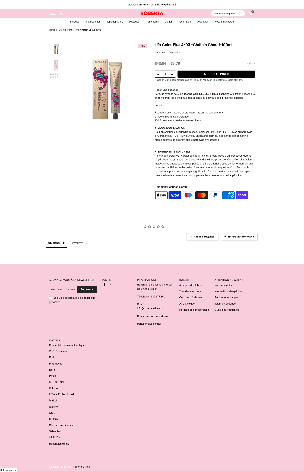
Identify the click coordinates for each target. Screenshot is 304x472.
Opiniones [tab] (54, 243)
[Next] (143, 85)
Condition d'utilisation (191, 297)
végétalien (202, 21)
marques (74, 21)
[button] (8, 470)
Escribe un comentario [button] (241, 236)
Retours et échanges (226, 297)
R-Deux (53, 419)
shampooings (93, 21)
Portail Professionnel (149, 323)
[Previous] (71, 85)
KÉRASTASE (57, 382)
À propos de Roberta (191, 285)
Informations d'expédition (228, 291)
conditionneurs (115, 21)
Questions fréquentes (226, 309)
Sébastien (55, 431)
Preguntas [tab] (77, 243)
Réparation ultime (59, 443)
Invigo (52, 376)
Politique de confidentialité (194, 309)
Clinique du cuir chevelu (62, 425)
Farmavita (174, 52)
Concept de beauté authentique (67, 345)
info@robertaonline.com (150, 308)
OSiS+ (53, 412)
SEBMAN (54, 437)
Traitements (152, 21)
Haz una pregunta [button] (204, 236)
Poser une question (167, 90)
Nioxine (53, 406)
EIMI (52, 357)
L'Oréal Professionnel (61, 394)
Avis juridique (187, 303)
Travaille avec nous (190, 291)
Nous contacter (223, 285)
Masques (134, 21)
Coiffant (169, 21)
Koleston (54, 388)
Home (52, 29)
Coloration (185, 21)
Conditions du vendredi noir (152, 316)
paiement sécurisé (225, 303)
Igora (52, 369)
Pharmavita (55, 363)
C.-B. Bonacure (58, 351)
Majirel (53, 400)
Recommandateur (225, 21)
